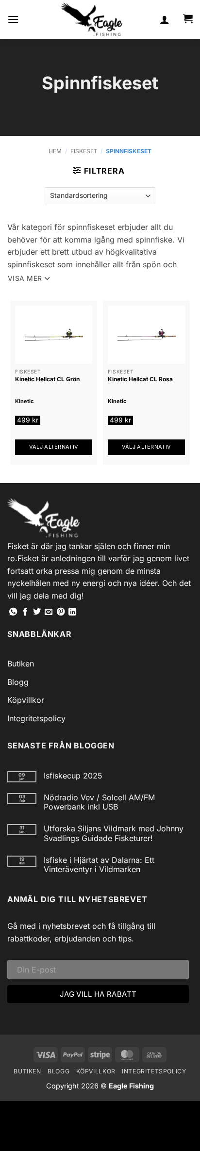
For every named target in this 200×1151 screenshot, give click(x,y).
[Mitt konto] (164, 19)
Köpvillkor (25, 700)
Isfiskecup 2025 (73, 775)
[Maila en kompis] (48, 612)
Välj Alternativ (54, 446)
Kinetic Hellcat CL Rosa (140, 379)
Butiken (20, 663)
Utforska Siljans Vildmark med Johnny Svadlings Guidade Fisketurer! (113, 833)
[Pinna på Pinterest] (61, 612)
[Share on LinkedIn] (72, 612)
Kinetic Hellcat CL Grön (47, 379)
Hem (55, 151)
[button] (13, 19)
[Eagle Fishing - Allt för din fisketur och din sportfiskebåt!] (91, 19)
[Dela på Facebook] (25, 612)
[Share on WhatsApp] (13, 612)
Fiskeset (84, 151)
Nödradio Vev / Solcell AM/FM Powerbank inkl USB (99, 802)
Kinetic (24, 401)
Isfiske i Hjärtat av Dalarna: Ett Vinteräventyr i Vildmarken (99, 865)
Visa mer (25, 278)
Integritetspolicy (36, 718)
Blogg (18, 682)
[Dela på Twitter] (37, 612)
